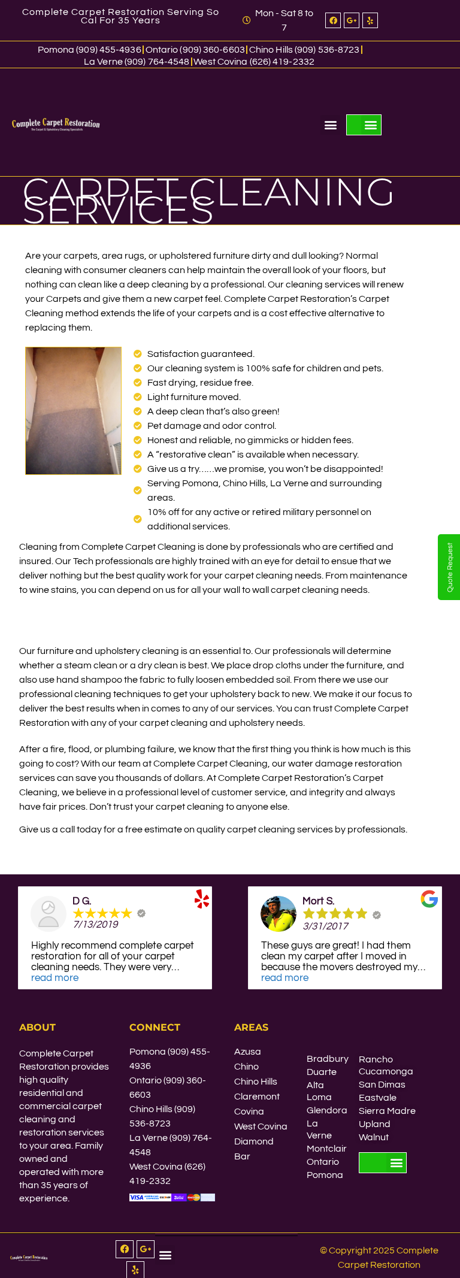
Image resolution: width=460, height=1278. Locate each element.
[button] (330, 125)
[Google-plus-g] (351, 20)
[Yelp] (370, 20)
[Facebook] (333, 20)
